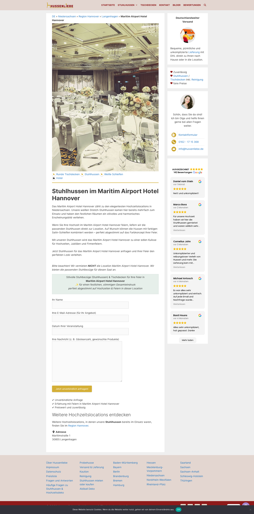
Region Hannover (89, 16)
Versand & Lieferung (92, 467)
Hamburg (118, 485)
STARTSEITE (108, 5)
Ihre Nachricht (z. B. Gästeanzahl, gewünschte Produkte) (85, 339)
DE (53, 16)
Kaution (84, 471)
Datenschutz (53, 471)
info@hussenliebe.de (191, 148)
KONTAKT (164, 5)
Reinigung (197, 79)
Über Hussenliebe (56, 462)
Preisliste (51, 476)
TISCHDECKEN (148, 5)
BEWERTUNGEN (192, 5)
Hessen (151, 462)
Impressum (52, 467)
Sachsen (185, 467)
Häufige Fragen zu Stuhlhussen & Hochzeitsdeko (57, 489)
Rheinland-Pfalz (156, 484)
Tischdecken (177, 79)
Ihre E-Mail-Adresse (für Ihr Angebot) (74, 312)
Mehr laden (187, 340)
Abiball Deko (87, 488)
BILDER (177, 5)
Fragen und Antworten (59, 480)
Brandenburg (121, 476)
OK (178, 509)
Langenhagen (110, 16)
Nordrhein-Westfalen (159, 479)
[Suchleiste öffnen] (205, 5)
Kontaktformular (188, 134)
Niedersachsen (67, 16)
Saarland (185, 462)
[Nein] (250, 509)
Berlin (116, 471)
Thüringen (186, 480)
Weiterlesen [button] (179, 230)
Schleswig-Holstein (191, 476)
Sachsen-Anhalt (189, 471)
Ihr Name (57, 299)
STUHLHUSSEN (126, 5)
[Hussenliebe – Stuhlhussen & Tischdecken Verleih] (60, 5)
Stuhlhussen (180, 75)
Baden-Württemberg (125, 462)
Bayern (117, 467)
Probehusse (87, 462)
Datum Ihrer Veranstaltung (67, 326)
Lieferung (194, 52)
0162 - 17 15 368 (189, 141)
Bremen (117, 480)
